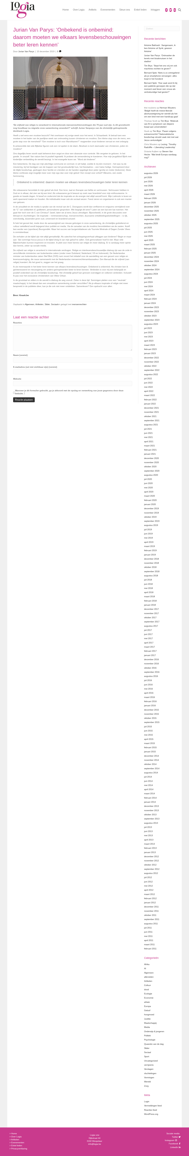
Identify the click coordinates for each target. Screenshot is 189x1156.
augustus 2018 (151, 575)
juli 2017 (148, 630)
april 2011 (148, 940)
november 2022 (151, 362)
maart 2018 (149, 596)
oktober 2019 (150, 517)
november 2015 (151, 714)
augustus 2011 (151, 923)
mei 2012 (148, 886)
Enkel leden (140, 9)
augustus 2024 (151, 274)
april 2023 (148, 341)
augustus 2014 (151, 772)
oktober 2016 (150, 668)
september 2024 (151, 269)
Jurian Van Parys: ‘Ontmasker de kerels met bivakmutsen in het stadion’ (159, 58)
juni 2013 (148, 831)
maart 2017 (149, 647)
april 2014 (148, 789)
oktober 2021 (150, 416)
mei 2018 (148, 588)
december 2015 (151, 710)
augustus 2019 (151, 525)
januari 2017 (150, 655)
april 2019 (148, 542)
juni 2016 (148, 684)
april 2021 (148, 441)
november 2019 (151, 513)
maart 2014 (149, 793)
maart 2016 (149, 697)
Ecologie (148, 993)
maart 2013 (149, 844)
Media (147, 1027)
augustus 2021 (151, 424)
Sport (146, 1056)
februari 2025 (150, 248)
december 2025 (151, 206)
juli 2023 (148, 328)
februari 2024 (150, 299)
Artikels (92, 9)
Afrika (146, 964)
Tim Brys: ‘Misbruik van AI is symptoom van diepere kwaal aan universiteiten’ (161, 124)
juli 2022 (148, 378)
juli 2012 (148, 877)
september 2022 (151, 370)
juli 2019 (148, 529)
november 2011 (151, 911)
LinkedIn (173, 1147)
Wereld (147, 1081)
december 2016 (151, 659)
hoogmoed (149, 1014)
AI (145, 968)
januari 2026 (150, 202)
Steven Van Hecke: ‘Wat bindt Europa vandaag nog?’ (160, 154)
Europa (147, 1006)
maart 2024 (149, 294)
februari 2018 (150, 601)
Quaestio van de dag (154, 1044)
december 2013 (151, 806)
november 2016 (151, 663)
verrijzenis (149, 1065)
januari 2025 (150, 253)
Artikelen (39, 304)
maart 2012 (149, 894)
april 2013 (148, 840)
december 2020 (151, 458)
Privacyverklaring (19, 1148)
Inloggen (155, 9)
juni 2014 (148, 781)
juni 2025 (148, 232)
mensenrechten (79, 304)
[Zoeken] (178, 10)
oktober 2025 (150, 215)
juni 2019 (148, 533)
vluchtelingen (150, 1073)
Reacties (17, 322)
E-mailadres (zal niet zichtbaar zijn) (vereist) (35, 367)
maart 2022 (149, 395)
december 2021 (151, 408)
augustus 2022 (151, 374)
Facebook (173, 1143)
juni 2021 (148, 433)
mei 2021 (148, 437)
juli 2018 (148, 580)
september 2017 (151, 621)
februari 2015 (150, 747)
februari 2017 (150, 651)
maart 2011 (149, 944)
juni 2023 (148, 332)
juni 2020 (148, 483)
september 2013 (151, 818)
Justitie (147, 1019)
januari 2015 (150, 751)
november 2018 (151, 563)
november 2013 (151, 810)
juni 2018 (148, 584)
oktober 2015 (150, 718)
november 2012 (151, 860)
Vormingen (149, 1077)
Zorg (146, 1086)
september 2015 (151, 722)
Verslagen (148, 1069)
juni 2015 (148, 730)
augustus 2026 (151, 173)
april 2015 (148, 739)
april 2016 (148, 693)
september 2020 (151, 471)
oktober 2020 (150, 466)
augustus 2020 (151, 475)
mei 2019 (148, 538)
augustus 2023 (151, 324)
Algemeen (29, 304)
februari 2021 (150, 450)
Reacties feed (150, 1110)
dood (146, 989)
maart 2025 (149, 244)
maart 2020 (149, 496)
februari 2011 (150, 948)
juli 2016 (148, 680)
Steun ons (124, 9)
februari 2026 (150, 198)
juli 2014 (148, 777)
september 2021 (151, 420)
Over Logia (78, 9)
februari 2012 (150, 898)
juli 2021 (148, 429)
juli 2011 (148, 928)
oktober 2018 (150, 567)
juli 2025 (148, 227)
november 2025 (151, 211)
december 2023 (151, 307)
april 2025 (148, 240)
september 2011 (151, 919)
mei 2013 (148, 835)
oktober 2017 (150, 617)
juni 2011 (148, 932)
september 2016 (151, 672)
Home (65, 9)
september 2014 (151, 768)
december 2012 (151, 856)
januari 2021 (150, 454)
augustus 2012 (151, 873)
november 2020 (151, 462)
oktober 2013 (150, 814)
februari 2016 (150, 701)
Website (17, 379)
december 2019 (151, 508)
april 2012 (148, 890)
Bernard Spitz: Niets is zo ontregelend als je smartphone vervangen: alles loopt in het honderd (161, 76)
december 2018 (151, 559)
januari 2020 (150, 504)
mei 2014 (148, 785)
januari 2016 (150, 705)
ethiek (147, 1002)
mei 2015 (148, 735)
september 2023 (151, 320)
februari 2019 (150, 550)
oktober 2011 (150, 915)
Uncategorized (151, 1061)
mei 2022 (148, 387)
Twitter (174, 1137)
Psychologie (149, 1040)
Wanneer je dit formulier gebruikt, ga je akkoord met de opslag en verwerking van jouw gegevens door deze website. (69, 392)
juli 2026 (148, 177)
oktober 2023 (150, 316)
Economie (148, 998)
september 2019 (151, 521)
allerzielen (149, 977)
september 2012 (151, 869)
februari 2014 (150, 798)
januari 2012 (150, 902)
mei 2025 (148, 236)
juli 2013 (148, 827)
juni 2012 (148, 881)
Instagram (170, 1140)
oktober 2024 (150, 265)
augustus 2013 (151, 823)
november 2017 (151, 613)
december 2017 (151, 609)
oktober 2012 (150, 865)
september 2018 (151, 571)
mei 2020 (148, 487)
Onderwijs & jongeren (154, 1031)
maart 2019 (149, 546)
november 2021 (151, 412)
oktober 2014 (150, 764)
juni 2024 (148, 282)
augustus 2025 (151, 223)
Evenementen (108, 9)
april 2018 (148, 592)
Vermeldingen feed (153, 1105)
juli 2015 (148, 726)
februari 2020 (150, 500)
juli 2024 (148, 278)
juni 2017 (148, 634)
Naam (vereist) (20, 355)
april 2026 (148, 190)
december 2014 (151, 756)
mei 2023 (148, 336)
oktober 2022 (150, 366)
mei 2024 (148, 286)
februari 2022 (150, 399)
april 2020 (148, 492)
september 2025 (151, 219)
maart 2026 (149, 194)
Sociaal (54, 304)
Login (146, 1101)
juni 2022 (148, 382)
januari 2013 (150, 852)
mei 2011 (148, 936)
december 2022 (151, 357)
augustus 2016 (151, 676)
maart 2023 (149, 345)
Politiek (147, 1035)
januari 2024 (150, 303)
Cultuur (147, 985)
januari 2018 (150, 605)
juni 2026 (148, 181)
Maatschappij (150, 1023)
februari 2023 (150, 349)
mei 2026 (148, 185)
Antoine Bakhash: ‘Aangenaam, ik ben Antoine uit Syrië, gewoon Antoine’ (160, 48)
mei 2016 (148, 689)
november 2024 (151, 261)
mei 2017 (148, 638)
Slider (47, 304)
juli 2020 (148, 479)
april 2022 (148, 391)
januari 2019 (150, 554)
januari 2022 (150, 404)
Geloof (147, 1010)
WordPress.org (151, 1114)
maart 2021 (149, 445)
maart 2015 (149, 743)
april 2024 (148, 290)
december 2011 (151, 906)
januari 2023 (150, 353)
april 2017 (148, 642)
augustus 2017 (151, 626)
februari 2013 (150, 848)
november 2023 (151, 311)
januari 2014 (150, 802)
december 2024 (151, 257)
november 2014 (151, 760)
